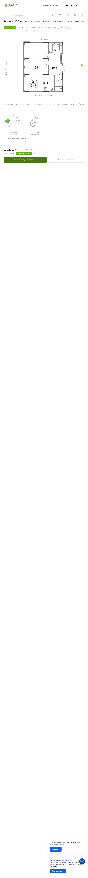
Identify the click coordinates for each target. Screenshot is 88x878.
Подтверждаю (58, 871)
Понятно (55, 849)
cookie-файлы (64, 860)
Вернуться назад (16, 15)
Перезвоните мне (66, 160)
